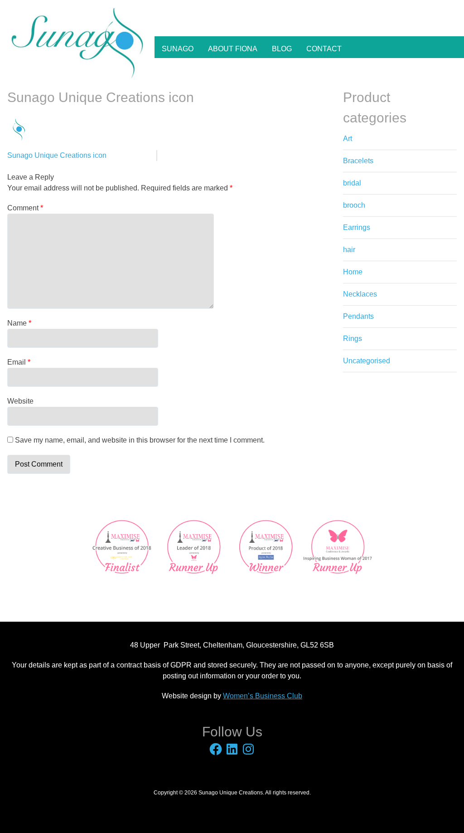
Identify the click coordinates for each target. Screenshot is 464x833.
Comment (25, 208)
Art (347, 138)
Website (20, 401)
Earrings (356, 227)
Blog (282, 49)
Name (19, 323)
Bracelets (358, 161)
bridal (352, 183)
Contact (324, 49)
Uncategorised (366, 361)
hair (349, 249)
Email (18, 362)
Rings (352, 338)
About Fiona (232, 49)
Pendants (358, 316)
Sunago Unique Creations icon (56, 155)
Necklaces (360, 294)
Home (352, 272)
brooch (354, 205)
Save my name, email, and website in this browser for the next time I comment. (140, 440)
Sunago (177, 49)
